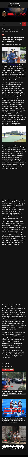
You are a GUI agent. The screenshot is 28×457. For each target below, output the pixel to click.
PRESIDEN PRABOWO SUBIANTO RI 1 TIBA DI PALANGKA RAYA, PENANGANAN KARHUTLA (14, 381)
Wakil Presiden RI (8, 413)
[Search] (20, 23)
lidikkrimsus (7, 44)
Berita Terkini (8, 408)
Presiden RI (7, 386)
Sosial (19, 410)
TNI (3, 34)
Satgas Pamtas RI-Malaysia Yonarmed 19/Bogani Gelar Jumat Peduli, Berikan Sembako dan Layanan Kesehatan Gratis (14, 435)
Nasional (18, 408)
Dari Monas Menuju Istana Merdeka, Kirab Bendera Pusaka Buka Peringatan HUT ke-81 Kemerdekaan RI (13, 420)
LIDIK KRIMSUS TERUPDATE (24, 24)
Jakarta (13, 408)
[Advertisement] (14, 184)
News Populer (8, 410)
